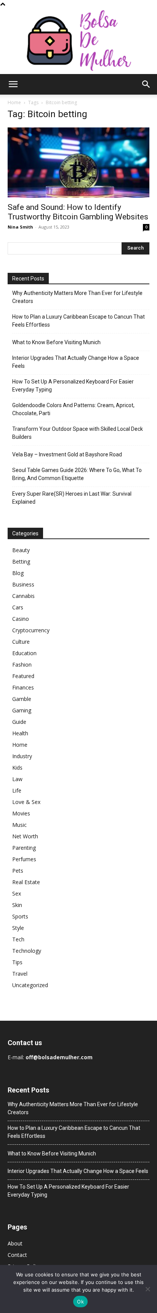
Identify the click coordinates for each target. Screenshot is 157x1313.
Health (20, 733)
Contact (17, 1254)
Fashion (22, 664)
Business (23, 584)
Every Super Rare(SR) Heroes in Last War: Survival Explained (71, 498)
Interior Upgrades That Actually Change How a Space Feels (75, 362)
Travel (19, 973)
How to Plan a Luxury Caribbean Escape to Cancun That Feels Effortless (78, 321)
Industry (22, 756)
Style (18, 927)
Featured (23, 676)
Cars (17, 607)
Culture (21, 641)
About (15, 1243)
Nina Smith (20, 227)
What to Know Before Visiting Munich (56, 342)
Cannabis (23, 595)
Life (16, 790)
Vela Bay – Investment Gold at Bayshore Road (67, 454)
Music (19, 824)
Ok (80, 1302)
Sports (20, 916)
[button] (13, 84)
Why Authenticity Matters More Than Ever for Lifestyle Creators (77, 297)
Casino (20, 618)
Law (17, 779)
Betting (21, 561)
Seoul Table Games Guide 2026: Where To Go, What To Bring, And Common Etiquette (77, 474)
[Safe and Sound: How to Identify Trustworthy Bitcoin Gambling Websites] (78, 162)
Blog (18, 573)
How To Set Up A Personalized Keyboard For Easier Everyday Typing (73, 386)
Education (24, 653)
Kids (17, 767)
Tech (18, 939)
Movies (21, 813)
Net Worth (25, 836)
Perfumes (24, 859)
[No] (147, 1289)
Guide (19, 721)
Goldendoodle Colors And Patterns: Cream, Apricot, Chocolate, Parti (73, 409)
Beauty (21, 550)
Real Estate (26, 882)
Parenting (24, 847)
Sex (16, 893)
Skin (17, 905)
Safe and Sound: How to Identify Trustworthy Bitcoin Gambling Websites (78, 212)
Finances (23, 687)
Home (14, 102)
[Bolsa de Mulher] (78, 41)
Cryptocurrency (31, 630)
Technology (26, 950)
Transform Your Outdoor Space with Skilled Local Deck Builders (77, 433)
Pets (17, 870)
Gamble (21, 698)
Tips (17, 962)
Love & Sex (26, 802)
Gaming (21, 710)
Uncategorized (30, 985)
